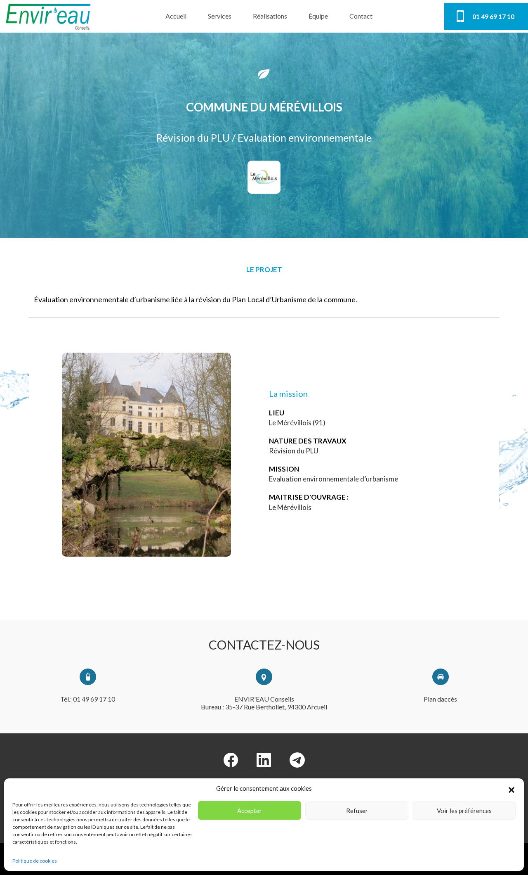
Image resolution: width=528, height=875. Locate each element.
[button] (511, 789)
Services (219, 16)
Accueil (175, 16)
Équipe (318, 16)
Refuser (357, 810)
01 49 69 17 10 (493, 16)
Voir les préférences (464, 810)
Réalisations (270, 16)
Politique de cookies (34, 861)
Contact (360, 16)
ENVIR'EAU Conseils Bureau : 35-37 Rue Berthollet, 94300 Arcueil (264, 703)
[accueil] (48, 16)
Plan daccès (440, 699)
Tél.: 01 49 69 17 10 (87, 699)
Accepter (249, 810)
